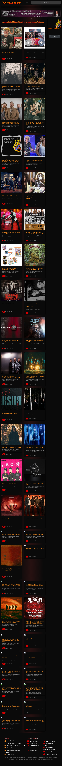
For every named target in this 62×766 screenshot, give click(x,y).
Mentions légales (12, 741)
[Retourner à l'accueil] (12, 2)
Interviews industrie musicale (49, 748)
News (8, 7)
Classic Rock (34, 750)
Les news (32, 748)
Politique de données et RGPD (16, 745)
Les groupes (34, 741)
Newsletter (10, 754)
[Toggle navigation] (27, 2)
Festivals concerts (51, 754)
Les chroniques (34, 746)
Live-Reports (34, 743)
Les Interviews (50, 741)
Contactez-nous (12, 748)
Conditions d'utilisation (14, 743)
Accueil (3, 7)
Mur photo (49, 752)
